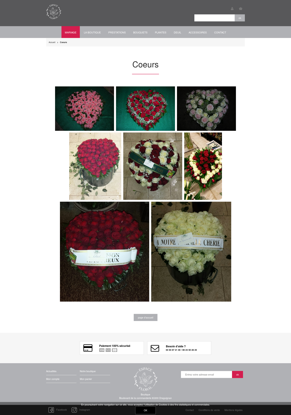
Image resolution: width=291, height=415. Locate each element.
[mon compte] (232, 8)
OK (145, 410)
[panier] (240, 8)
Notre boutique (88, 371)
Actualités (51, 371)
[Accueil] (53, 11)
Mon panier (86, 379)
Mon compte (52, 379)
